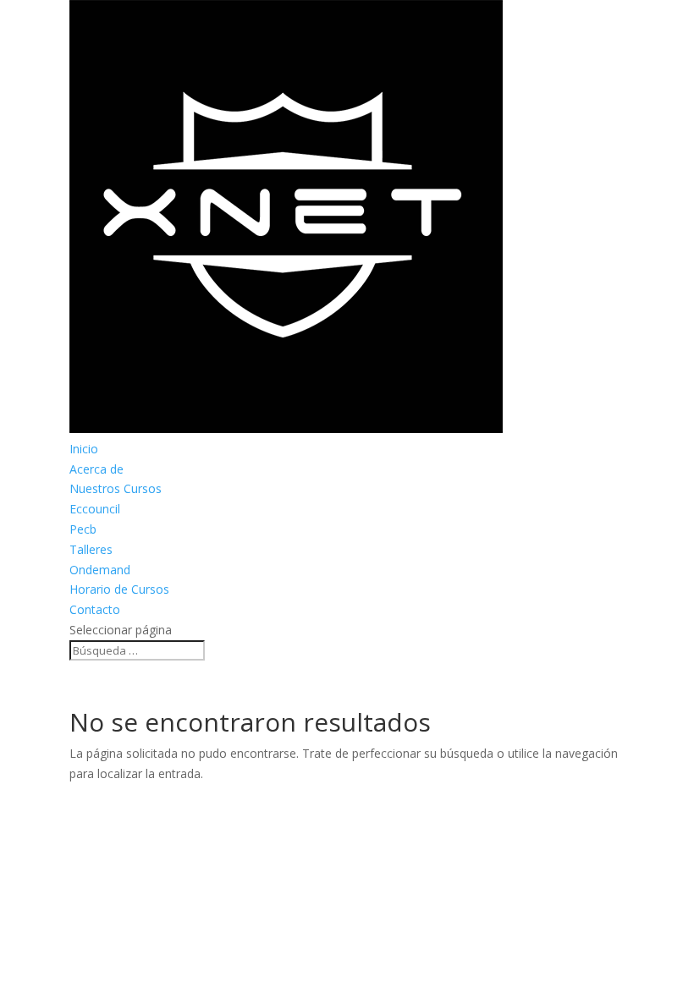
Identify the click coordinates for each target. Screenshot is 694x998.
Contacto (94, 609)
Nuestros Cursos (115, 488)
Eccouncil (94, 509)
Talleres (91, 549)
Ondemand (99, 570)
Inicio (83, 449)
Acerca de (96, 469)
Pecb (82, 529)
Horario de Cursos (119, 589)
